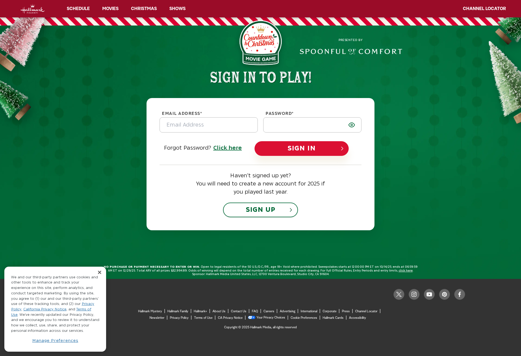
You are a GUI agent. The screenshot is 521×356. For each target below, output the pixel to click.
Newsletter (157, 318)
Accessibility (357, 318)
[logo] (32, 9)
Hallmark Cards (333, 318)
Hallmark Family (177, 311)
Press (346, 311)
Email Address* (182, 113)
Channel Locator (484, 9)
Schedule (78, 9)
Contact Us (238, 311)
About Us (218, 311)
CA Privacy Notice (230, 318)
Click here (227, 148)
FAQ (255, 311)
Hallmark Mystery (150, 311)
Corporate (329, 311)
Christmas (144, 9)
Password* (279, 113)
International (309, 311)
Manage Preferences (55, 341)
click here (406, 270)
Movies (110, 9)
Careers (268, 311)
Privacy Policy (179, 318)
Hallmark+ (200, 311)
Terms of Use (203, 318)
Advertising (287, 311)
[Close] (99, 272)
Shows (177, 9)
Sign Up (260, 210)
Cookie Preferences (304, 318)
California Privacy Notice (44, 309)
